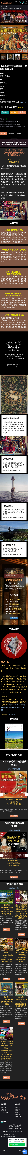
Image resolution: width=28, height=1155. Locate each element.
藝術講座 (21, 997)
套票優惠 (22, 112)
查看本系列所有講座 (14, 769)
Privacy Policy (4, 1112)
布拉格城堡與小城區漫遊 (7, 1003)
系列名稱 (2, 99)
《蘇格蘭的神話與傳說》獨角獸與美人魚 (11, 8)
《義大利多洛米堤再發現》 (6, 906)
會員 (16, 1)
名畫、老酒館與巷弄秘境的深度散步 (7, 960)
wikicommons (11, 470)
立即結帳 (13, 112)
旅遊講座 (7, 905)
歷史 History (6, 6)
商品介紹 (3, 133)
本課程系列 (11, 133)
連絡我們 (3, 1110)
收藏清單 (17, 1110)
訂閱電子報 (18, 1116)
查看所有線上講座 (14, 888)
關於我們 (3, 1107)
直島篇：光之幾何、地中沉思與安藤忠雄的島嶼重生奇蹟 (7, 1056)
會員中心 (17, 1114)
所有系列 (19, 133)
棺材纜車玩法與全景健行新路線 (7, 913)
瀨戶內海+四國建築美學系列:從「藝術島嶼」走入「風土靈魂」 (6, 1045)
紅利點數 (17, 1112)
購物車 (23, 1)
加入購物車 (5, 112)
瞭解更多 (14, 816)
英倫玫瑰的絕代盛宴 (14, 861)
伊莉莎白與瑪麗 (14, 865)
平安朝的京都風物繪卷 (14, 804)
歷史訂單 (17, 1107)
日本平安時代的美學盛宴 (14, 799)
